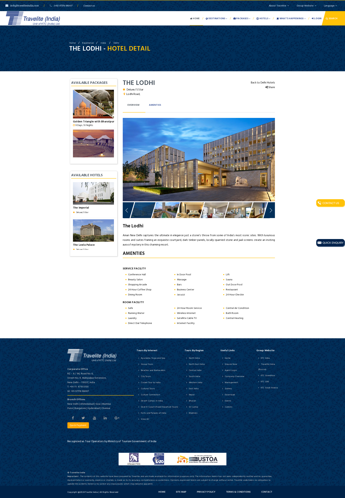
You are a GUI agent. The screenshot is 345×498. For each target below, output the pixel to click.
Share (271, 87)
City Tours (146, 376)
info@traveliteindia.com (24, 5)
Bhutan (192, 401)
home (72, 42)
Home (196, 18)
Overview (133, 105)
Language (329, 6)
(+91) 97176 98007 (63, 5)
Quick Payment (78, 425)
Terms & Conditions (238, 492)
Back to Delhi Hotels (263, 82)
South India (194, 376)
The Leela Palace (84, 245)
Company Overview (234, 376)
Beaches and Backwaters (153, 370)
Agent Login (231, 370)
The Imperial (81, 207)
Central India (195, 370)
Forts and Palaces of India (153, 413)
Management (231, 382)
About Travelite (277, 6)
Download (230, 394)
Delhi (116, 42)
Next (281, 158)
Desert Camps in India (152, 401)
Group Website (305, 6)
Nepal (192, 394)
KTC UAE (265, 381)
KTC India (265, 358)
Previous (116, 158)
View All (145, 419)
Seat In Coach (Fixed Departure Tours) (159, 407)
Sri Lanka (193, 407)
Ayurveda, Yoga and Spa (153, 358)
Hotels (264, 18)
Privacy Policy (206, 492)
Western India (196, 382)
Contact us (89, 5)
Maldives (193, 413)
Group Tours (147, 364)
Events (228, 401)
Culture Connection (150, 394)
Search (332, 18)
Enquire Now (231, 364)
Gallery (228, 388)
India (103, 42)
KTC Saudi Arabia (269, 387)
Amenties (155, 105)
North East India (197, 364)
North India (194, 358)
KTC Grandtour (268, 375)
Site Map (181, 492)
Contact (266, 492)
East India (194, 388)
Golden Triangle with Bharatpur (93, 121)
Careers (228, 407)
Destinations (217, 18)
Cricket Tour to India (150, 382)
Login (317, 18)
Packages (242, 18)
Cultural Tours (148, 388)
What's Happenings (291, 18)
